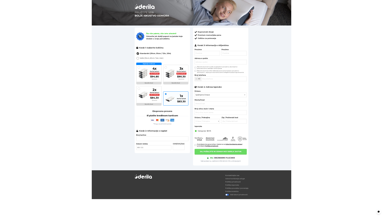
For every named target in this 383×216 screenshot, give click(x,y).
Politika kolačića (231, 191)
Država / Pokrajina (202, 117)
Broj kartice (141, 135)
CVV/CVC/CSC (179, 144)
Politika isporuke (232, 185)
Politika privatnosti (211, 146)
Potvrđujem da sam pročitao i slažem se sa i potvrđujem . (220, 145)
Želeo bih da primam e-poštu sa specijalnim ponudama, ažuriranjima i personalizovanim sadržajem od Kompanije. (217, 67)
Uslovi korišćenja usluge (234, 144)
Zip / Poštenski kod (230, 117)
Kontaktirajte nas (232, 175)
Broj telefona (200, 75)
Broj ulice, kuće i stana (204, 109)
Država (197, 91)
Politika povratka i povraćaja (236, 188)
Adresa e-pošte (201, 58)
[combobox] (198, 79)
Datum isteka (142, 144)
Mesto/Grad (200, 100)
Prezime (198, 49)
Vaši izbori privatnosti (239, 195)
